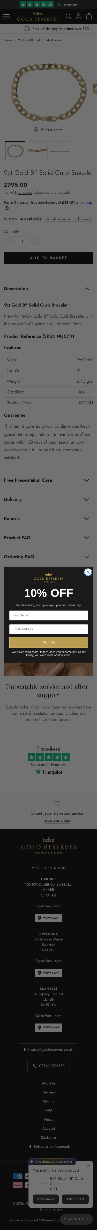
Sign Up (48, 642)
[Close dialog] (88, 572)
